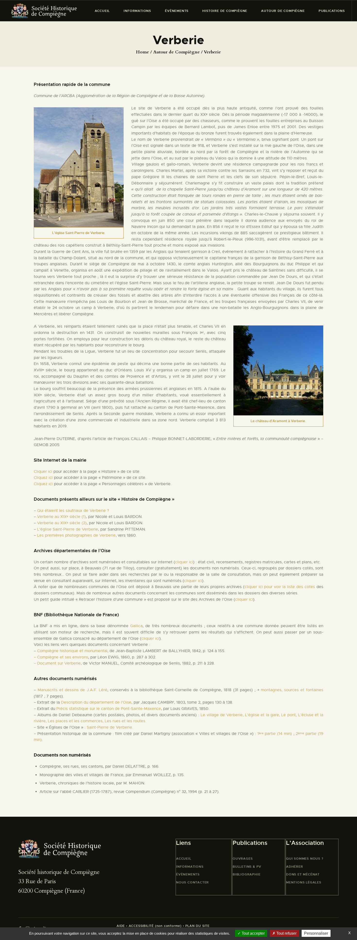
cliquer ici (184, 562)
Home (142, 52)
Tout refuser (286, 933)
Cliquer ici (43, 471)
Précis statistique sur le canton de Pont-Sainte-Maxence (108, 708)
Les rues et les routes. (125, 721)
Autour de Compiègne (176, 52)
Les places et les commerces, (76, 721)
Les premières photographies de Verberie (76, 535)
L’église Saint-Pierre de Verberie (67, 529)
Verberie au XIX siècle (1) (61, 516)
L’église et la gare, (263, 715)
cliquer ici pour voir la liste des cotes (280, 586)
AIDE (121, 926)
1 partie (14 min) (274, 733)
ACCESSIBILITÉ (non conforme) (155, 926)
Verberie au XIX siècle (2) (61, 523)
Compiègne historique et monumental (71, 651)
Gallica (136, 626)
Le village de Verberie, (223, 715)
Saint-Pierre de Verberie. (110, 727)
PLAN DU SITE (197, 926)
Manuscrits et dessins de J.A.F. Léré (72, 690)
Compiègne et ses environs (62, 657)
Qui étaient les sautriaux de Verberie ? (73, 510)
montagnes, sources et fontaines (292, 690)
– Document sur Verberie (57, 663)
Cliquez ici (43, 477)
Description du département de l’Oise (96, 702)
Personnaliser (316, 933)
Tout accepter (253, 933)
